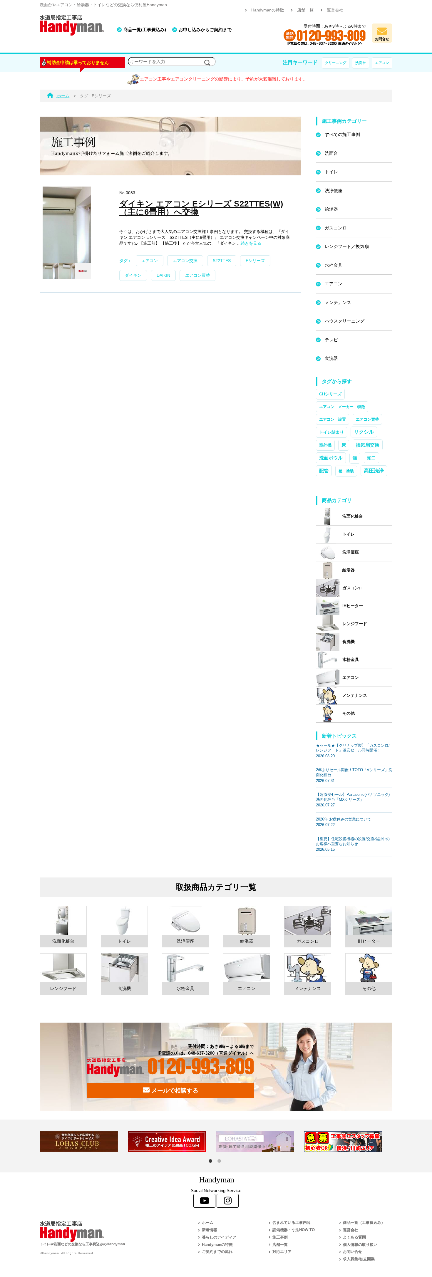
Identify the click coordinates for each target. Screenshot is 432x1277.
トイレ (331, 171)
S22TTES (222, 261)
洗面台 (360, 63)
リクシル (364, 432)
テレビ (331, 339)
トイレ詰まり (331, 432)
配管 (324, 470)
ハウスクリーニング (344, 320)
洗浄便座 (333, 190)
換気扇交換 (367, 444)
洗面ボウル (331, 457)
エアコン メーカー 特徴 (342, 407)
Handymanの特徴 (267, 10)
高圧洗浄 (374, 471)
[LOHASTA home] (260, 1141)
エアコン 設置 (332, 419)
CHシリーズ (330, 394)
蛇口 (371, 457)
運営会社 (335, 10)
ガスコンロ (336, 227)
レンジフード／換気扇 (347, 246)
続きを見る (251, 243)
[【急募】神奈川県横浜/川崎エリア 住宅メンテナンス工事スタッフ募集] (348, 1141)
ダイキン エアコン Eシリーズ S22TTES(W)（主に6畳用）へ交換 (201, 208)
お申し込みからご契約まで (205, 29)
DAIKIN (163, 275)
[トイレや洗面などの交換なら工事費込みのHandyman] (106, 1231)
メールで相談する (174, 1090)
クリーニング (335, 63)
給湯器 (331, 209)
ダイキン (133, 275)
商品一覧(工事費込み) (144, 29)
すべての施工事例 (342, 134)
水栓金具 (333, 265)
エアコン (382, 63)
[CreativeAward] (172, 1141)
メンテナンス (338, 302)
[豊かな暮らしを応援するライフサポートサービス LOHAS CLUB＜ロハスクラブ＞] (84, 1141)
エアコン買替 (197, 275)
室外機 (325, 445)
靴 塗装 (346, 471)
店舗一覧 (305, 10)
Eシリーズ (255, 261)
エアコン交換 (185, 261)
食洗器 (331, 358)
